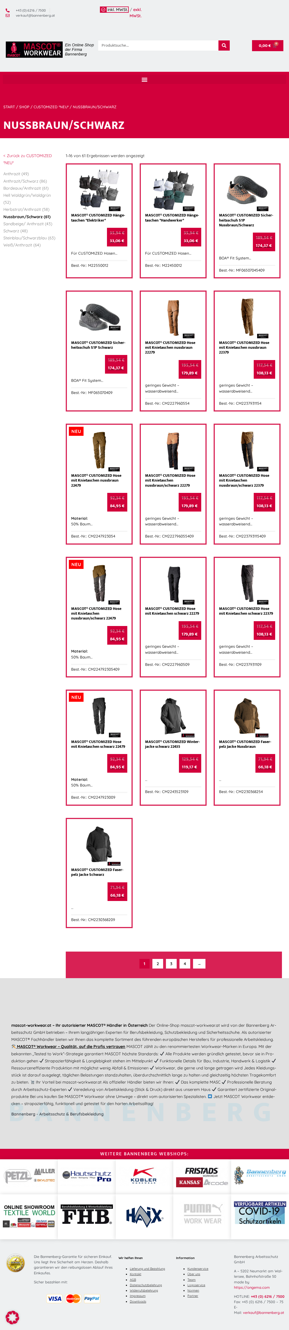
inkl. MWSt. (118, 9)
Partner (192, 1296)
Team (191, 1280)
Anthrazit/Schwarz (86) (25, 181)
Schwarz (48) (15, 230)
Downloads (138, 1301)
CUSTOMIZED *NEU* (51, 107)
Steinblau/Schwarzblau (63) (29, 238)
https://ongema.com (252, 1287)
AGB (133, 1280)
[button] (144, 79)
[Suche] (224, 45)
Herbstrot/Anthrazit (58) (26, 209)
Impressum (138, 1296)
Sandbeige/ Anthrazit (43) (27, 223)
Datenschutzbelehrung (146, 1285)
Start (9, 107)
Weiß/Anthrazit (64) (22, 245)
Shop (24, 107)
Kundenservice (197, 1269)
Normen (193, 1290)
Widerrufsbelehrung (144, 1290)
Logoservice (196, 1285)
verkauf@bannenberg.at (263, 1312)
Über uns (193, 1274)
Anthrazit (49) (16, 173)
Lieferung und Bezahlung (147, 1269)
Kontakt (135, 1274)
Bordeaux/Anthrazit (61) (26, 188)
